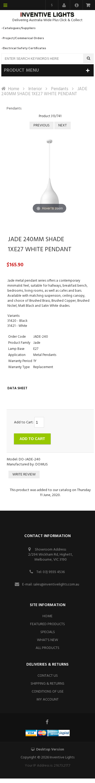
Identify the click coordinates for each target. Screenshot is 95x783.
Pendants (59, 89)
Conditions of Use (48, 692)
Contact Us (47, 676)
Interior (35, 89)
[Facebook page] (47, 722)
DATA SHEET (17, 388)
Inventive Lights (62, 757)
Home (13, 89)
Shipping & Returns (47, 684)
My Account (47, 700)
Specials (47, 632)
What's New (47, 640)
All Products (47, 648)
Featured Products (47, 624)
